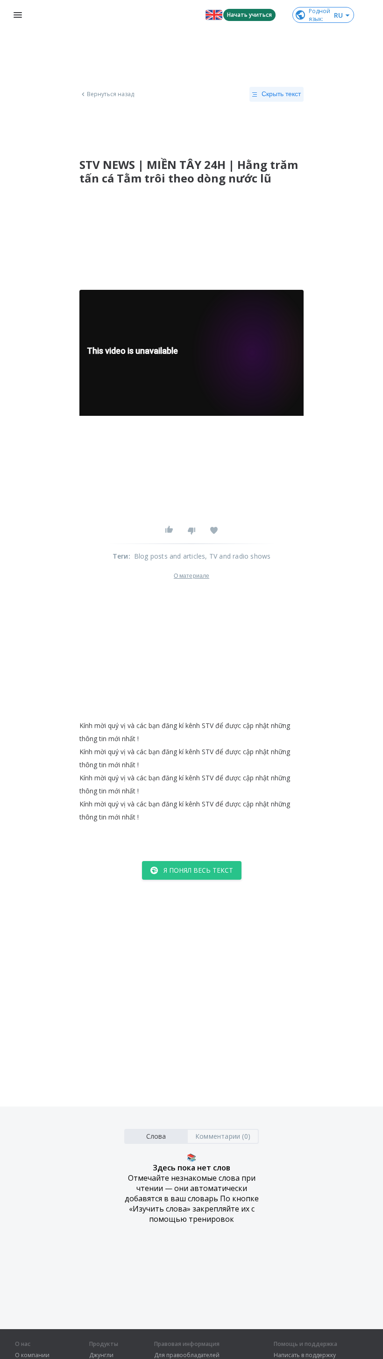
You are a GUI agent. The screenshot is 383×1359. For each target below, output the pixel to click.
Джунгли (101, 1355)
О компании (32, 1355)
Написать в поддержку (305, 1355)
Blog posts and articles (170, 556)
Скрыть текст (281, 94)
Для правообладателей (187, 1355)
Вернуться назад (111, 94)
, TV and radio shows (237, 556)
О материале (191, 576)
